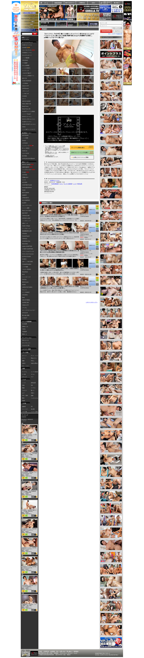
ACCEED (24, 182)
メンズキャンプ (26, 220)
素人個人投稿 (25, 315)
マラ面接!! (25, 63)
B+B (23, 274)
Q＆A (93, 3)
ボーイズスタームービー (28, 310)
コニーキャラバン (28, 50)
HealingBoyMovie (27, 187)
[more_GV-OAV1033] (92, 227)
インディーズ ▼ (28, 145)
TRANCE (24, 238)
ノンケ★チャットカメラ (28, 129)
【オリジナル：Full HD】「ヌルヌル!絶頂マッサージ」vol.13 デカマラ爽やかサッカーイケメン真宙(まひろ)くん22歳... (59, 233)
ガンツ (24, 98)
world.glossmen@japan (28, 158)
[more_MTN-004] (92, 209)
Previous (38, 14)
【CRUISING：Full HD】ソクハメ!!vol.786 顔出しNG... (29, 473)
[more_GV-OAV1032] (92, 245)
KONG (24, 284)
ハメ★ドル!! (25, 93)
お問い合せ (62, 651)
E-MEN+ (24, 259)
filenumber (25, 243)
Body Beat (25, 272)
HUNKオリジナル (54, 180)
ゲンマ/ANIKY (26, 292)
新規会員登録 (58, 3)
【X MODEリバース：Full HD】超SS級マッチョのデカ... (29, 529)
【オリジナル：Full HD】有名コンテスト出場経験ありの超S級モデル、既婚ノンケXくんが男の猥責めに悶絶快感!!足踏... (59, 251)
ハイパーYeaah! (26, 114)
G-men (25, 172)
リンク (75, 653)
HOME (40, 651)
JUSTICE (24, 174)
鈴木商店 (24, 156)
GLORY (24, 203)
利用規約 (56, 653)
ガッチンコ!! (25, 70)
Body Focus (25, 106)
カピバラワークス (27, 205)
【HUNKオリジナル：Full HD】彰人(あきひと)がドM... (29, 567)
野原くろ (24, 334)
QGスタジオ (25, 340)
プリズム (24, 307)
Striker (24, 126)
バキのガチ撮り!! (26, 73)
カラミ (61, 184)
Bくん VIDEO (25, 148)
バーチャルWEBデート (28, 75)
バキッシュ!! (25, 91)
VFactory (24, 233)
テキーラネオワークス (28, 251)
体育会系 (79, 184)
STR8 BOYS (25, 197)
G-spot (26, 121)
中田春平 (24, 331)
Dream (24, 140)
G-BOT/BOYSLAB (27, 185)
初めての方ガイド (70, 3)
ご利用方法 (82, 3)
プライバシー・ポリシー (66, 653)
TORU (24, 329)
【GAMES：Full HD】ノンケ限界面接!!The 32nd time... (29, 435)
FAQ (57, 651)
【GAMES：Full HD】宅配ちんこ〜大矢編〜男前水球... (29, 510)
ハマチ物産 (25, 266)
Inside (23, 190)
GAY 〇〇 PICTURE (27, 261)
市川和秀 (24, 324)
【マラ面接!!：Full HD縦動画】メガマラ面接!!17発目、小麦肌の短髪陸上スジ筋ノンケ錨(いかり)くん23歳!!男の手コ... (59, 269)
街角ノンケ (25, 223)
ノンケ (75, 184)
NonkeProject (25, 236)
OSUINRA (25, 295)
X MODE (24, 96)
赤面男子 (24, 195)
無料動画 (76, 651)
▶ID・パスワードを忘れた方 (115, 34)
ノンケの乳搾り (26, 68)
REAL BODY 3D (26, 103)
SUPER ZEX (25, 302)
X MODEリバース (27, 52)
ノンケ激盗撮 (25, 57)
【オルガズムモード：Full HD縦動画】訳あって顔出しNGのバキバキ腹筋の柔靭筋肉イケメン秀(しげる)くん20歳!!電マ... (59, 287)
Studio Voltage (26, 226)
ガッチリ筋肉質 (68, 184)
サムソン (24, 289)
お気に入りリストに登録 (79, 157)
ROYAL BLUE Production (28, 253)
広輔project (25, 177)
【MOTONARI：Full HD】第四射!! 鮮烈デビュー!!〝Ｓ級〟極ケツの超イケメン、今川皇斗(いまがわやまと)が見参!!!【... (59, 215)
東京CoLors (25, 282)
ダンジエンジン (26, 343)
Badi (23, 297)
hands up (24, 150)
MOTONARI (25, 135)
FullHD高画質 (55, 184)
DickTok (24, 279)
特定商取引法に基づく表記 (45, 653)
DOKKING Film (26, 241)
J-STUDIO (25, 143)
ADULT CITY (25, 86)
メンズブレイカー (28, 169)
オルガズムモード (27, 55)
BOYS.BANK (25, 192)
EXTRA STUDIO (26, 256)
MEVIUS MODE (26, 101)
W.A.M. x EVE (28, 119)
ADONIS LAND (26, 218)
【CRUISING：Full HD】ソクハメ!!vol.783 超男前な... (29, 586)
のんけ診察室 (25, 65)
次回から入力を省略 (117, 28)
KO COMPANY (26, 200)
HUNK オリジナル (27, 45)
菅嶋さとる (25, 326)
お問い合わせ (105, 3)
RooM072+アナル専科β (28, 111)
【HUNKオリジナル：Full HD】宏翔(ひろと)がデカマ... (29, 548)
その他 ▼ (24, 318)
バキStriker (25, 83)
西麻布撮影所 (27, 167)
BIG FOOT (25, 213)
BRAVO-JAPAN (27, 164)
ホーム (45, 3)
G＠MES (26, 47)
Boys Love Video (26, 210)
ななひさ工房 (25, 345)
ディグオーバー (26, 228)
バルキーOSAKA (26, 269)
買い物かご (117, 3)
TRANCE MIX (25, 215)
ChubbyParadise (26, 264)
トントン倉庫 (25, 208)
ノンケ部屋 (25, 138)
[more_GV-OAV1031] (92, 263)
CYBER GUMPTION (27, 249)
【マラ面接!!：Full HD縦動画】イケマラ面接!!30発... (29, 492)
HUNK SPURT (29, 124)
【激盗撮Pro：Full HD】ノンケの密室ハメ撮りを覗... (29, 605)
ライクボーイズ (26, 277)
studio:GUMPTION (27, 246)
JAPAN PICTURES (27, 287)
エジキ (24, 180)
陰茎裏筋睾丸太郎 (27, 231)
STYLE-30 (25, 312)
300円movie (25, 88)
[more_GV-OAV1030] (92, 281)
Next (77, 14)
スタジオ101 (25, 153)
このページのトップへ (91, 302)
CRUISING (25, 60)
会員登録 (52, 651)
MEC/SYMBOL (26, 300)
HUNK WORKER (26, 80)
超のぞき (24, 78)
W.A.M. (26, 116)
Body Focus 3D (26, 109)
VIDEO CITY (25, 305)
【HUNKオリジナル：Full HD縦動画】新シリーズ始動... (29, 454)
